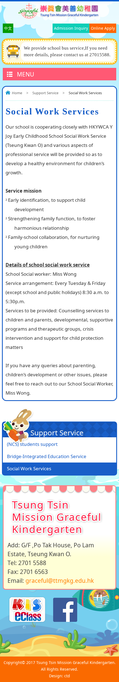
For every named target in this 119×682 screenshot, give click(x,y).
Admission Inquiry (71, 28)
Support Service (45, 92)
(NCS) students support (32, 444)
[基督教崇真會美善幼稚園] (59, 17)
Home (17, 92)
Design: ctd (59, 675)
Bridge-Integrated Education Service (46, 456)
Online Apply (103, 28)
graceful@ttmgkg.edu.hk (59, 580)
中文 (8, 28)
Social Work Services (29, 468)
